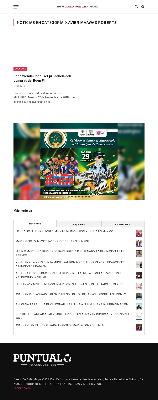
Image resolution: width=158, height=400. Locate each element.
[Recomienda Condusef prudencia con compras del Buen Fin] (44, 52)
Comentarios (123, 224)
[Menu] (15, 7)
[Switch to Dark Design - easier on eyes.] (136, 6)
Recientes (35, 223)
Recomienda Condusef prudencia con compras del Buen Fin (42, 78)
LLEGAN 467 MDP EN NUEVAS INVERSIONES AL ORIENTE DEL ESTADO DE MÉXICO (69, 284)
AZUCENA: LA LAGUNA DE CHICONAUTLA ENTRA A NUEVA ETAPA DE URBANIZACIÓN (72, 304)
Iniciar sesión (22, 388)
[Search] (142, 7)
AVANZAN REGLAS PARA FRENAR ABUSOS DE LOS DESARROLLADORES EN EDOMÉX (71, 294)
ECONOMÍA (20, 69)
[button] (79, 161)
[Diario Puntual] (79, 6)
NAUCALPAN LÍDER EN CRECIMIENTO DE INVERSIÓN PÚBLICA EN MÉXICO (64, 231)
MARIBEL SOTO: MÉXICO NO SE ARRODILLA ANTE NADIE (53, 241)
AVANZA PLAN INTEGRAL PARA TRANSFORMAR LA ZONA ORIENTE (60, 325)
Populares (79, 224)
